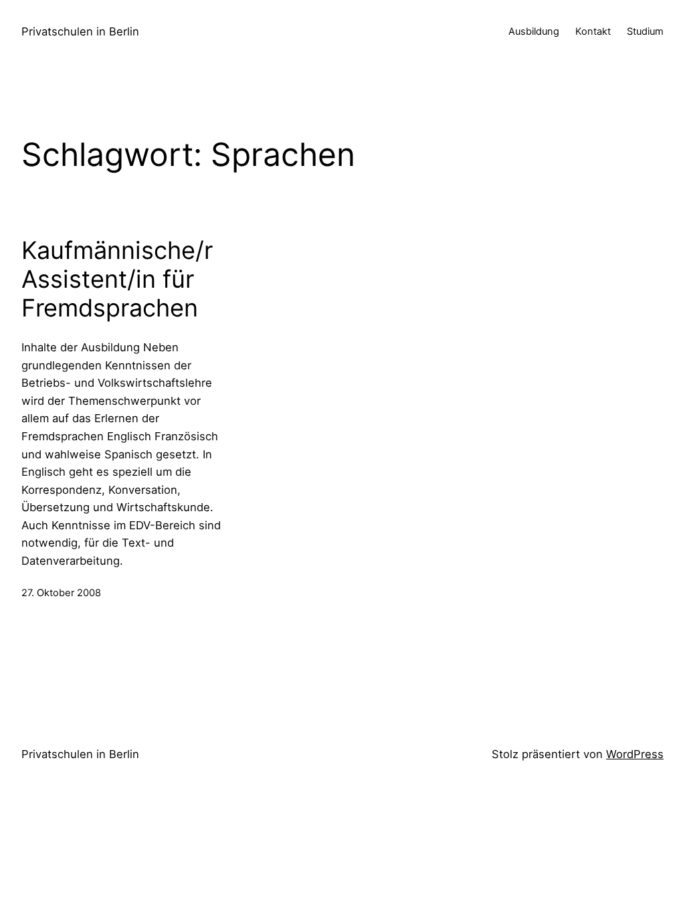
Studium (645, 31)
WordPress (635, 754)
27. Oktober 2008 (61, 593)
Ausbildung (533, 31)
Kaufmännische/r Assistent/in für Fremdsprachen (117, 279)
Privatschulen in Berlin (80, 31)
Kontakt (593, 31)
